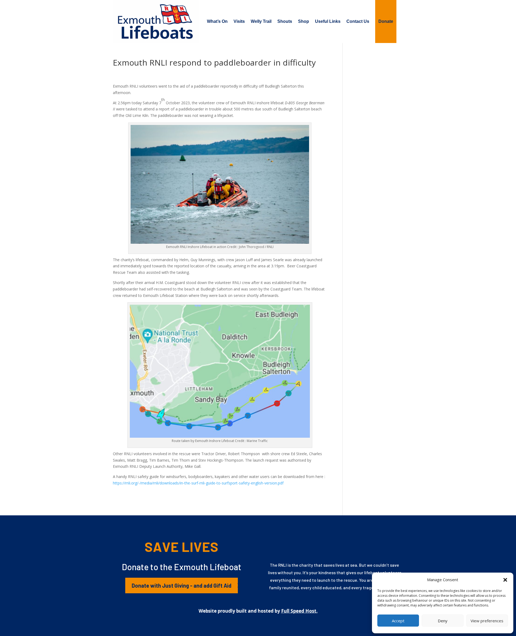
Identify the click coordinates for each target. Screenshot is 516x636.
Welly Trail (261, 21)
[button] (505, 580)
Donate (385, 21)
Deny (442, 620)
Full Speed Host (298, 611)
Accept (398, 620)
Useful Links (328, 21)
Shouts (284, 21)
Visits (239, 21)
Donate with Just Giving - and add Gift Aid (181, 585)
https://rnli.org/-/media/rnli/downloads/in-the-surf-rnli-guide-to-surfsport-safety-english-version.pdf (198, 483)
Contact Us (357, 21)
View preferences (487, 620)
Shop (303, 21)
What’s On (217, 21)
